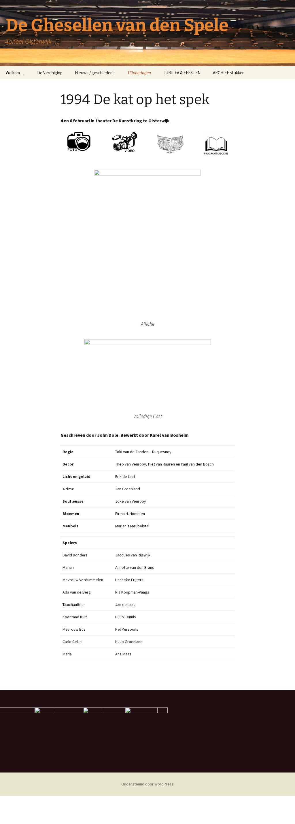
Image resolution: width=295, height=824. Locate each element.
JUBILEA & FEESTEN (182, 72)
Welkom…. (15, 72)
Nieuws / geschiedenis (95, 72)
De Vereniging (50, 72)
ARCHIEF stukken (229, 72)
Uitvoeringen (139, 72)
